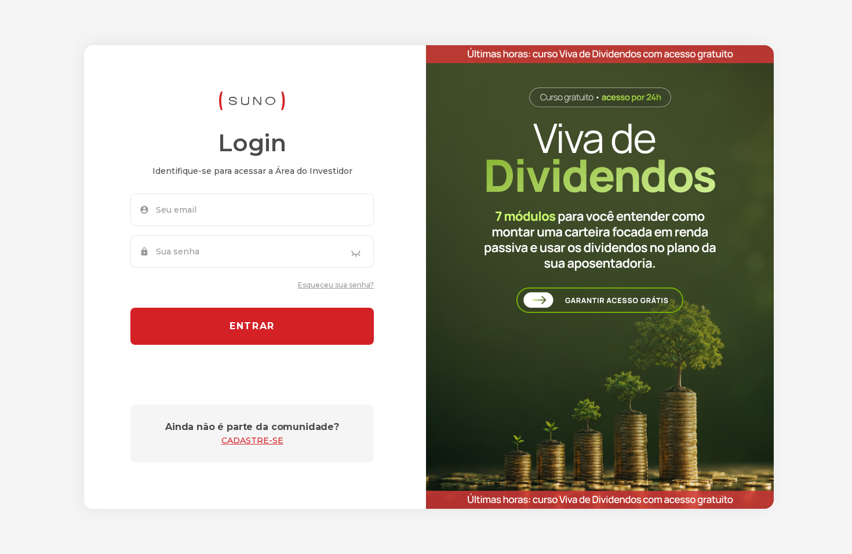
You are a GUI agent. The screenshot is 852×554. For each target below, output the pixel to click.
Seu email (176, 209)
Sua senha (177, 251)
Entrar (252, 325)
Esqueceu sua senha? (336, 284)
